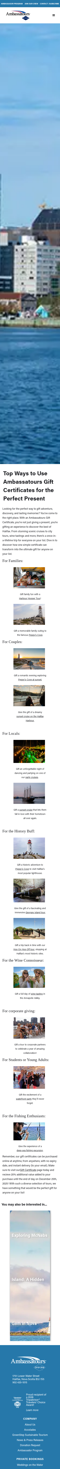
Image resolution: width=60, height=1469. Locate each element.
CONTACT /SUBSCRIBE (49, 4)
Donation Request (30, 1445)
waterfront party (24, 1098)
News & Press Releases (30, 1440)
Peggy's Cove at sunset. (30, 679)
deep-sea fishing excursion (30, 1150)
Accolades (30, 1429)
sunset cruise (25, 809)
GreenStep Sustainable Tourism (30, 1435)
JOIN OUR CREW (31, 4)
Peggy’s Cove (35, 634)
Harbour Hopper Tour (29, 598)
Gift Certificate (28, 1170)
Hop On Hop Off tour (23, 949)
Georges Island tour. (35, 912)
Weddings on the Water (30, 1465)
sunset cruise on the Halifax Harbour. (30, 718)
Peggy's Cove (22, 868)
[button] (54, 15)
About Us (30, 1424)
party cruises (31, 777)
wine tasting (37, 993)
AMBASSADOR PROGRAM (12, 4)
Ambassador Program (30, 1450)
